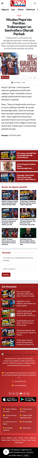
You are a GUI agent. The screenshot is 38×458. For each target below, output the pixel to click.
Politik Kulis (30, 9)
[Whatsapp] (24, 393)
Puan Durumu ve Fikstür (10, 423)
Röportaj (33, 438)
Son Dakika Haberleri (8, 429)
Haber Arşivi (26, 428)
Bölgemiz (5, 9)
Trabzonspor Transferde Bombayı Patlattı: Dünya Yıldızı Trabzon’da (28, 203)
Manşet (23, 440)
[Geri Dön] (6, 452)
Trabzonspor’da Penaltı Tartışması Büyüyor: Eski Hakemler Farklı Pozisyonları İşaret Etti (28, 221)
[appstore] (10, 400)
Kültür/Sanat (16, 440)
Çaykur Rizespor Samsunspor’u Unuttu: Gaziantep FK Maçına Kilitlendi (9, 241)
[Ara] (35, 3)
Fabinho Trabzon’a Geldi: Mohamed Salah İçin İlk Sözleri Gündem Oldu (10, 203)
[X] (13, 393)
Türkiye (21, 9)
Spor (13, 9)
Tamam (26, 455)
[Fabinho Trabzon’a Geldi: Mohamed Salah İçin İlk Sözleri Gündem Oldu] (10, 195)
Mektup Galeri (6, 440)
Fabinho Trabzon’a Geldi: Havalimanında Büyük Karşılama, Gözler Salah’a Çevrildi (10, 221)
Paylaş (6, 77)
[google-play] (28, 400)
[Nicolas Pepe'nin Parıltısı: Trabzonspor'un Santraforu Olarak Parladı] (19, 63)
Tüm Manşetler (27, 422)
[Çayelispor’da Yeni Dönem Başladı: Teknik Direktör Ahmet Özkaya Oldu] (28, 233)
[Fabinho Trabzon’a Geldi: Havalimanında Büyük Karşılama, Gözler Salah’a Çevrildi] (10, 213)
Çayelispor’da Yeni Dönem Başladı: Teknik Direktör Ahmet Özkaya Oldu (28, 241)
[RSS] (28, 393)
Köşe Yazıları (19, 442)
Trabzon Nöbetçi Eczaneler (10, 410)
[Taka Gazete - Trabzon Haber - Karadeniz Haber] (18, 3)
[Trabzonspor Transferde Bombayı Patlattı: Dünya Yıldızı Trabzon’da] (28, 195)
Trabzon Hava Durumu (26, 410)
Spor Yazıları (31, 440)
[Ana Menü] (2, 3)
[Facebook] (10, 393)
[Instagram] (17, 393)
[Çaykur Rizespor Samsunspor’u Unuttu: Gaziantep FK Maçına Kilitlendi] (10, 233)
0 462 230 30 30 (20, 381)
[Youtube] (20, 393)
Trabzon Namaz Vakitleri (10, 416)
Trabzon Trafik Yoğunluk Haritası (26, 416)
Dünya (26, 438)
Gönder (6, 275)
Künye (3, 438)
